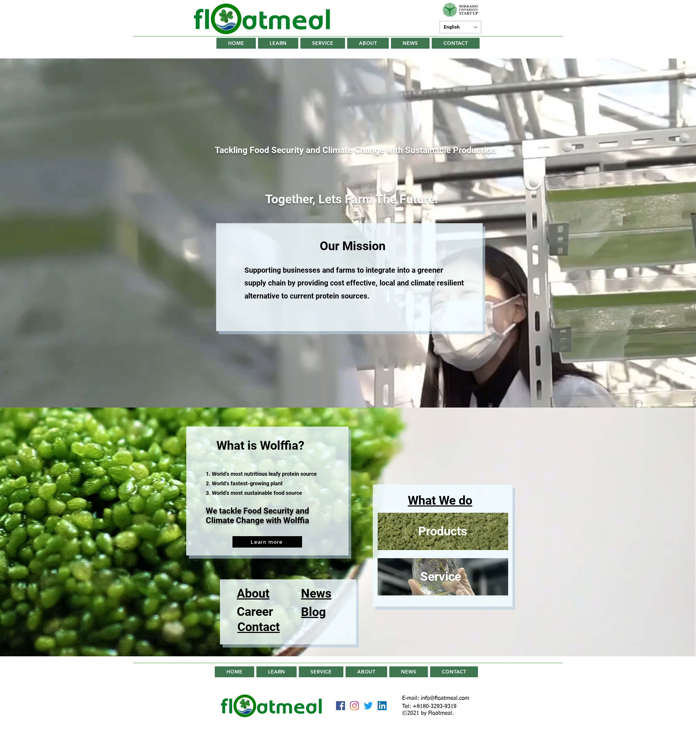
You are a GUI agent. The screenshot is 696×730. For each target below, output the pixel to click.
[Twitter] (368, 705)
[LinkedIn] (382, 705)
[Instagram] (354, 705)
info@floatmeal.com (445, 698)
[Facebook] (340, 705)
